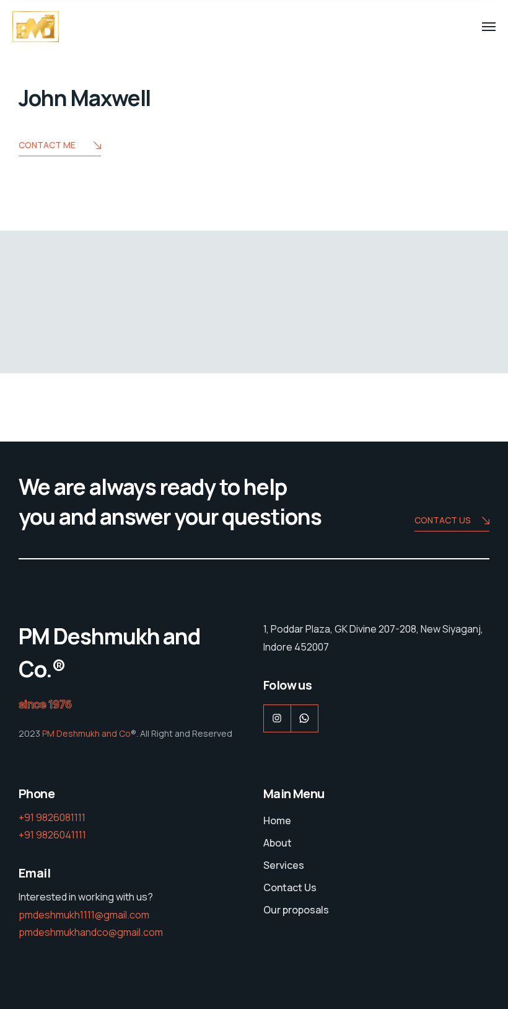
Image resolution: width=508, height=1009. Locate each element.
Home (277, 820)
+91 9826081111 (52, 817)
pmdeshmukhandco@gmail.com (91, 932)
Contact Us (290, 887)
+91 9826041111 (52, 835)
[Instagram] (277, 718)
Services (283, 865)
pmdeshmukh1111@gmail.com (84, 915)
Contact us (442, 520)
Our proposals (296, 910)
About (277, 843)
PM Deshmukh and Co (85, 733)
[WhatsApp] (304, 718)
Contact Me (47, 145)
